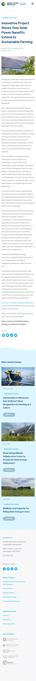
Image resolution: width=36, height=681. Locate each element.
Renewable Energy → (10, 597)
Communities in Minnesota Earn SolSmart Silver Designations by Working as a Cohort (17, 403)
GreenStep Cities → (10, 624)
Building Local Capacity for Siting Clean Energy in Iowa (16, 510)
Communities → (8, 588)
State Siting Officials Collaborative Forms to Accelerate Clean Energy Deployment (15, 458)
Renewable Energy (17, 48)
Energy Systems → (9, 593)
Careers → (6, 615)
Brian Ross (9, 50)
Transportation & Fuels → (12, 601)
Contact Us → (8, 620)
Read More (9, 415)
